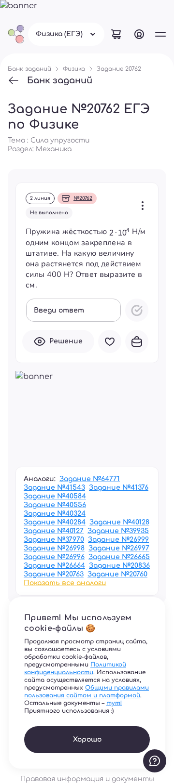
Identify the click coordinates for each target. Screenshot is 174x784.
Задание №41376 (118, 487)
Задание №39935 (118, 531)
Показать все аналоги (65, 583)
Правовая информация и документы (87, 779)
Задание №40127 (54, 531)
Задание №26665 (119, 557)
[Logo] (16, 34)
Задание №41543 (54, 487)
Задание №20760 (117, 574)
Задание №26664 (54, 565)
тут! (114, 703)
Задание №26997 (118, 548)
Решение (66, 341)
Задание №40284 (55, 522)
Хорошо (87, 739)
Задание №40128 (119, 522)
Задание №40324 (55, 513)
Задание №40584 (55, 496)
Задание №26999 (118, 539)
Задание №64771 (89, 479)
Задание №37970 (54, 539)
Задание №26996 (54, 557)
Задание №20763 (54, 574)
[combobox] (66, 34)
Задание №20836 (119, 565)
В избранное (109, 341)
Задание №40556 (55, 505)
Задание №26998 (54, 548)
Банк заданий (59, 80)
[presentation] (119, 231)
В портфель (136, 341)
